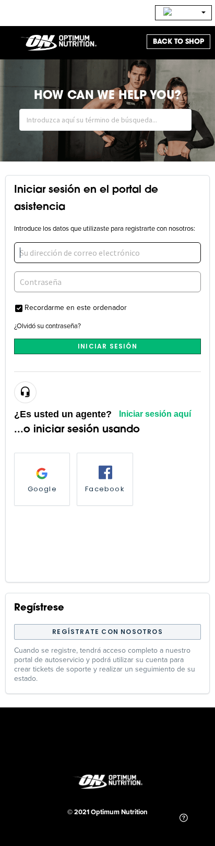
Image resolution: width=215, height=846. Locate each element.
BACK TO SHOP (178, 41)
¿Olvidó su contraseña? (47, 325)
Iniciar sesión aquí (155, 413)
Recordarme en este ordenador (76, 307)
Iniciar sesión (107, 346)
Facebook (105, 489)
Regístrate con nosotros (107, 631)
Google (42, 489)
